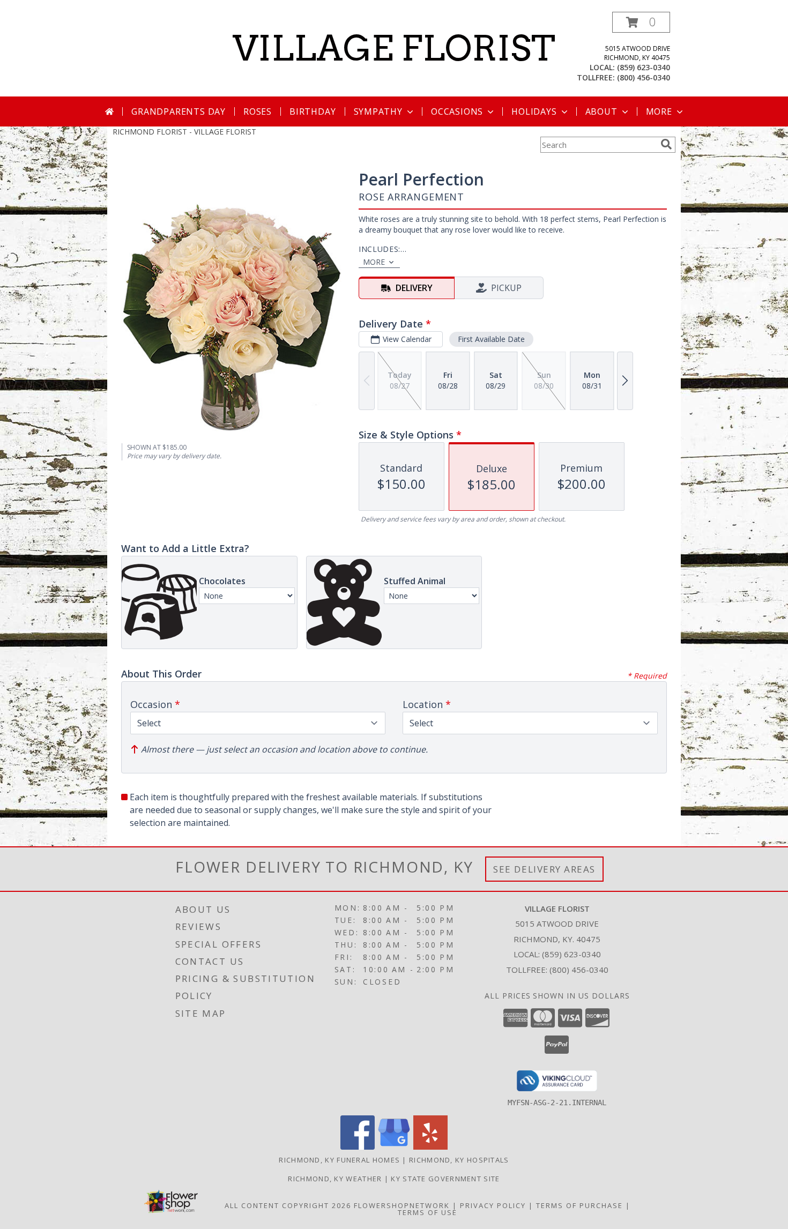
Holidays (533, 111)
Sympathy (378, 111)
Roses (257, 111)
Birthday (312, 111)
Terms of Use (427, 1212)
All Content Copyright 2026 (288, 1205)
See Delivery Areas (544, 869)
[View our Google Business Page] (394, 1147)
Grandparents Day (178, 111)
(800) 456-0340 (643, 77)
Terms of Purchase (579, 1205)
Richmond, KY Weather (335, 1178)
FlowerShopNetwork (402, 1205)
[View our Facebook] (357, 1147)
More (659, 111)
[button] (641, 22)
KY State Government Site (445, 1178)
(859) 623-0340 (643, 67)
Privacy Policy (493, 1205)
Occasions (457, 111)
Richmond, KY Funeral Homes (339, 1160)
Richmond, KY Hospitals (459, 1160)
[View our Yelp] (430, 1147)
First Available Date (491, 339)
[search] (666, 144)
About (601, 111)
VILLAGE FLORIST (394, 48)
